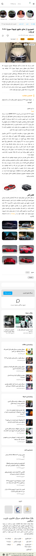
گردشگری (28, 550)
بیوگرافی (19, 545)
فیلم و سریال (17, 539)
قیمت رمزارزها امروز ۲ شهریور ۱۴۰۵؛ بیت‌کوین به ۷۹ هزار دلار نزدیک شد (15, 482)
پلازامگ (13, 214)
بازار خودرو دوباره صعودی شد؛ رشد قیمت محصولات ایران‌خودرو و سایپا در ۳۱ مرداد (14, 412)
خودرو (27, 24)
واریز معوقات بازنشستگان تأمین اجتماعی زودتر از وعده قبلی (16, 403)
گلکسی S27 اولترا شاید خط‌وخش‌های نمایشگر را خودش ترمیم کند (15, 473)
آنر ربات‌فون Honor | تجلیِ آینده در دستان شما (30, 19)
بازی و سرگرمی (17, 542)
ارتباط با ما (8, 539)
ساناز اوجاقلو (31, 35)
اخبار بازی (28, 542)
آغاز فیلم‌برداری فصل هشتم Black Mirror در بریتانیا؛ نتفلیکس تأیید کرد (15, 465)
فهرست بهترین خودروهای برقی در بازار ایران (25, 330)
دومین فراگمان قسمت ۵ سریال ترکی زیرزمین (21, 19)
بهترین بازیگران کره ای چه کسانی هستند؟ (16, 376)
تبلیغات (9, 545)
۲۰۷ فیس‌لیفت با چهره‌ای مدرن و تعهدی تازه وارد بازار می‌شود (14, 438)
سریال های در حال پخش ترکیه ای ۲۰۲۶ (14, 358)
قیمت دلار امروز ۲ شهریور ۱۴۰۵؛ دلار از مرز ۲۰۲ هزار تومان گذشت (15, 491)
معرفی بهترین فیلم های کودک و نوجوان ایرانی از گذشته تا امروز (14, 368)
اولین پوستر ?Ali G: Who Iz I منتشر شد (15, 456)
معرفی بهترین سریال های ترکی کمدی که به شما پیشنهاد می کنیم (14, 350)
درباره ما (9, 542)
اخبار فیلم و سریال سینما (28, 546)
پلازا (32, 24)
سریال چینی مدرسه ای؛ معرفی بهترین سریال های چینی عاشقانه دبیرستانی (15, 385)
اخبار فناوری (28, 539)
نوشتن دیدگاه (8, 293)
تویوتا (32, 111)
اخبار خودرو (21, 24)
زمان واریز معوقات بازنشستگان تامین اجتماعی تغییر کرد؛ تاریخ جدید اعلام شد (14, 430)
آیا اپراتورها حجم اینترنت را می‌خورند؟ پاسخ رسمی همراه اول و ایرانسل (15, 421)
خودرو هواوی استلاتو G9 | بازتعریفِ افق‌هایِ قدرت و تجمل (12, 19)
